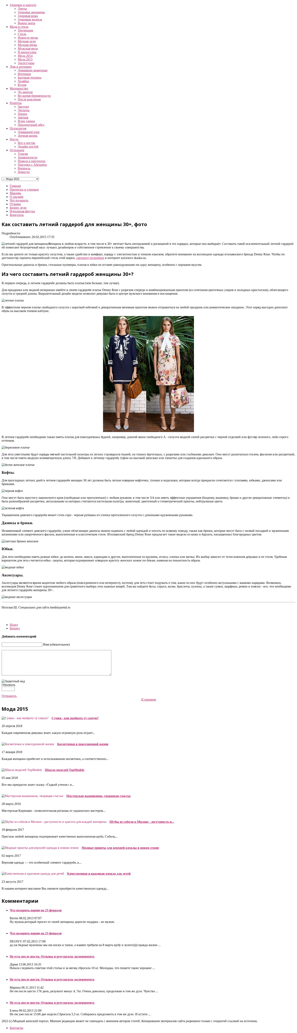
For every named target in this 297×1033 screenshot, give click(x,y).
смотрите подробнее (90, 258)
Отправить (9, 696)
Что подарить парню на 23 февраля (36, 910)
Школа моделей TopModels (64, 770)
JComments (148, 699)
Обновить (8, 685)
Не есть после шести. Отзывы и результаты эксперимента (52, 956)
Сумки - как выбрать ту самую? (75, 718)
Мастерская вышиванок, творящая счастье (98, 796)
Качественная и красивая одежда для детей (99, 873)
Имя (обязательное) (56, 644)
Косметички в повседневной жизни (82, 744)
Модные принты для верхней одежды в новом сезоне (120, 847)
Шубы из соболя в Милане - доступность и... (142, 821)
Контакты (16, 1028)
